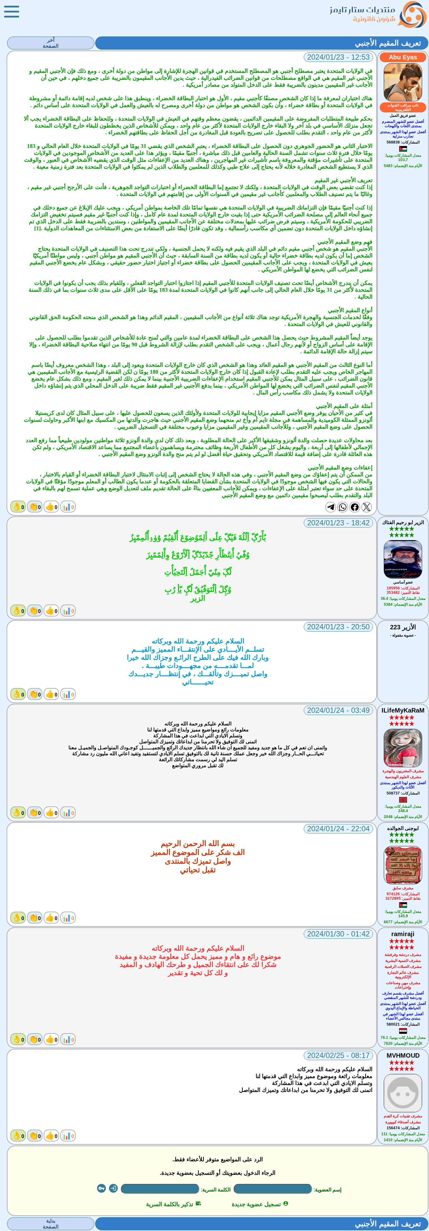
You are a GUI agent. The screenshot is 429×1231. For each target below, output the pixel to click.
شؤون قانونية (374, 18)
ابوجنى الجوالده (403, 828)
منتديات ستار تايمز (362, 10)
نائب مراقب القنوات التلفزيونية (403, 107)
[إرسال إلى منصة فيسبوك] (354, 507)
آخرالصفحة (50, 43)
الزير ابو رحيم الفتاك (403, 522)
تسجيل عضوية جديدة (260, 1204)
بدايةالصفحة (50, 1223)
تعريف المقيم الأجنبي (388, 43)
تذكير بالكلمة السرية (173, 1204)
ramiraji (403, 933)
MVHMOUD (403, 1055)
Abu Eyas (403, 57)
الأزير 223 (403, 627)
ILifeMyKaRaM (403, 710)
